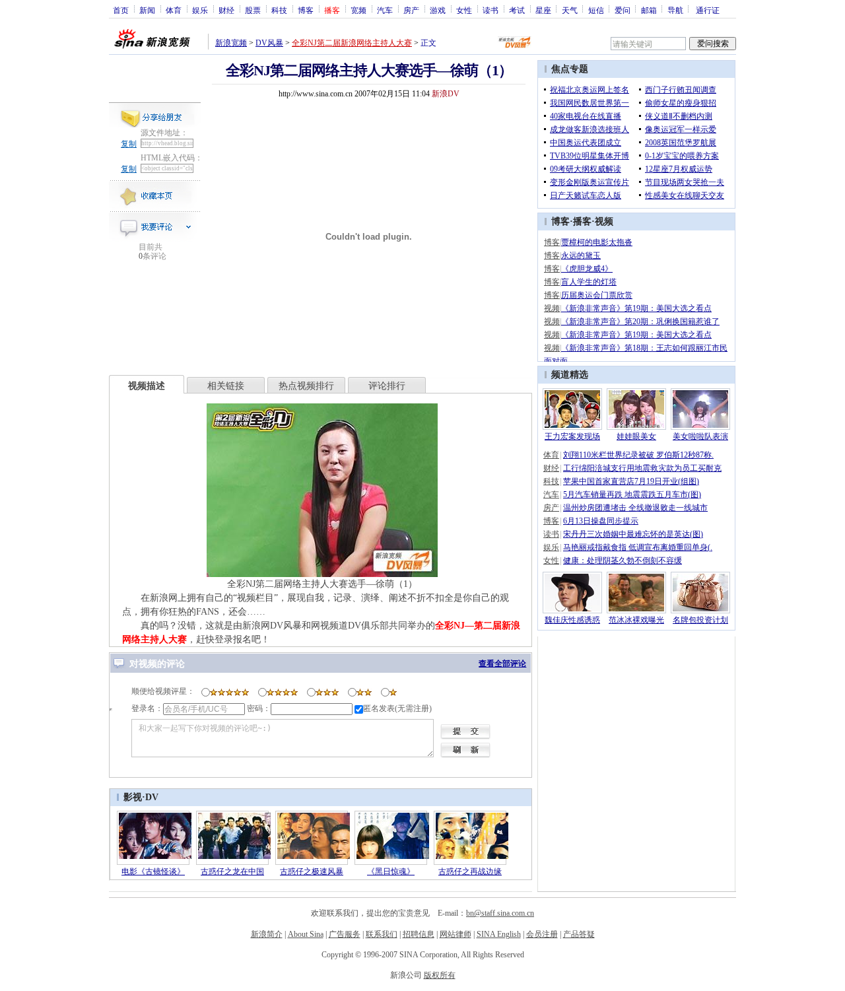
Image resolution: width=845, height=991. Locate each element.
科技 (279, 10)
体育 (174, 10)
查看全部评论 (502, 663)
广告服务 (344, 934)
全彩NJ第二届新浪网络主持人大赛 (352, 43)
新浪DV (445, 93)
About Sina (305, 934)
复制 (129, 144)
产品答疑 (579, 934)
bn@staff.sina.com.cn (500, 913)
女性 (464, 10)
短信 (596, 10)
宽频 (358, 10)
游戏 (438, 10)
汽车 (385, 10)
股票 (253, 10)
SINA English (499, 934)
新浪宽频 (231, 43)
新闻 (147, 10)
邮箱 (649, 10)
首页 (121, 10)
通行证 (708, 10)
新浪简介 (267, 934)
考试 (517, 10)
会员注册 (542, 934)
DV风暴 (269, 43)
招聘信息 (418, 934)
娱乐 (200, 10)
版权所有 (440, 975)
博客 (306, 10)
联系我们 (381, 934)
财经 (226, 10)
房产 (411, 10)
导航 (675, 10)
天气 (570, 10)
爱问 (622, 10)
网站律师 (455, 934)
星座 (543, 10)
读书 (490, 10)
